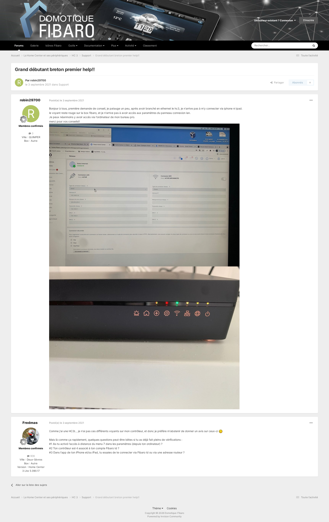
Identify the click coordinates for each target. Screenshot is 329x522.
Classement (150, 45)
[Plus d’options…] (311, 100)
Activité (130, 45)
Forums (18, 45)
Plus (114, 45)
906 (32, 455)
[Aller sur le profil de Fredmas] (30, 436)
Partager (278, 82)
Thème (157, 508)
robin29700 (38, 80)
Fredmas (30, 423)
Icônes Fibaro (53, 45)
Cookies (172, 508)
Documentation (93, 45)
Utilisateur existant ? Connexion (274, 20)
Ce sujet (300, 45)
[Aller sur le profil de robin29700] (19, 82)
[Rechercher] (314, 45)
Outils (72, 45)
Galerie (34, 45)
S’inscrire (308, 20)
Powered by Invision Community (164, 516)
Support (64, 84)
